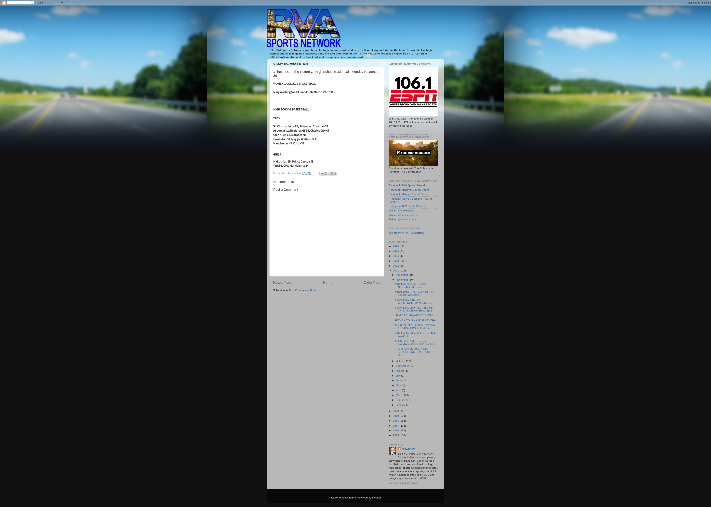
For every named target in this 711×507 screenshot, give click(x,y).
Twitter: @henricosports (403, 219)
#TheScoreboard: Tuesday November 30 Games (410, 285)
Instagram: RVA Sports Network (407, 206)
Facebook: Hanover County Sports (409, 189)
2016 (396, 430)
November (402, 279)
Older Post (372, 282)
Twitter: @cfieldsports (401, 210)
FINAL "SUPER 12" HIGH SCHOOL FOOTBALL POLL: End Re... (415, 327)
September (403, 365)
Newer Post (282, 282)
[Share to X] (328, 173)
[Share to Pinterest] (335, 173)
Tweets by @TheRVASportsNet (407, 232)
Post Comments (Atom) (303, 290)
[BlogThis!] (325, 173)
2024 (396, 256)
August (400, 371)
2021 (396, 270)
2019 (396, 416)
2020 (396, 411)
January (401, 405)
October (401, 361)
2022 (396, 265)
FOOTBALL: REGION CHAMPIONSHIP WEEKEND (413, 301)
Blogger (376, 497)
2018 (396, 420)
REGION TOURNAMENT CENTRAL (416, 320)
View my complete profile (403, 483)
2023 (396, 261)
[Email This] (321, 173)
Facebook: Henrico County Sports (408, 194)
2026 (396, 246)
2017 (396, 425)
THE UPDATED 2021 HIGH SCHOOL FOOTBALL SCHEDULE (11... (416, 351)
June (399, 380)
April (399, 390)
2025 (396, 251)
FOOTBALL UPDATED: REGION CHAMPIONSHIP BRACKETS (414, 309)
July (398, 375)
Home (328, 282)
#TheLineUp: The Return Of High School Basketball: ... (414, 293)
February (401, 400)
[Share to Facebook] (332, 173)
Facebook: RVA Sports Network (407, 185)
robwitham (408, 448)
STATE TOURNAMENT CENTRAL (415, 315)
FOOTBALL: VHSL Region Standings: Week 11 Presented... (415, 342)
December (402, 275)
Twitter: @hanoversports (403, 215)
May (399, 385)
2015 (396, 435)
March (400, 395)
